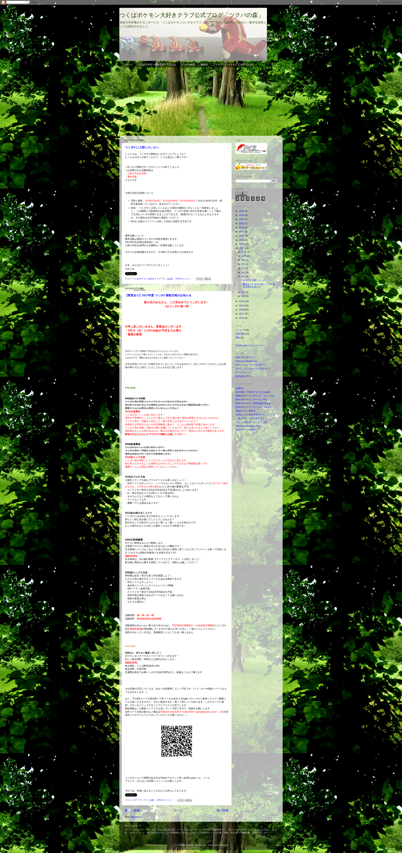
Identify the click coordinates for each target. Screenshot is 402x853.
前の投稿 (222, 810)
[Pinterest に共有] (209, 278)
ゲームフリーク (243, 372)
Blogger (224, 845)
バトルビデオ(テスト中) (240, 64)
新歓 (238, 337)
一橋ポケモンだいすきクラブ (250, 418)
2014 (242, 309)
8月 (244, 264)
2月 (244, 296)
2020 (242, 236)
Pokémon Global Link (246, 361)
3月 (244, 292)
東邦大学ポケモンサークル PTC (251, 399)
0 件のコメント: (184, 279)
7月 (244, 268)
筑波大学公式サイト (245, 357)
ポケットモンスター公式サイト (251, 365)
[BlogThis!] (200, 278)
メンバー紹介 (188, 64)
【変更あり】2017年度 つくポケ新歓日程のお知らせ (158, 295)
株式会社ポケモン (244, 376)
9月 (244, 260)
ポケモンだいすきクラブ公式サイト (253, 368)
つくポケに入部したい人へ (142, 147)
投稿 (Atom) (136, 817)
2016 (242, 301)
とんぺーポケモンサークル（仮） (252, 422)
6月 (244, 272)
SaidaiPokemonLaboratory (249, 426)
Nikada (198, 845)
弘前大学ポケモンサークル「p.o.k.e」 (254, 407)
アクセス (218, 64)
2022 (242, 227)
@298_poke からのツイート (250, 345)
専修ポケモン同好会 (245, 411)
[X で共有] (203, 278)
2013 (242, 314)
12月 (244, 252)
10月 (244, 256)
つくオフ (240, 330)
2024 (242, 219)
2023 (242, 223)
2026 (242, 211)
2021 (242, 232)
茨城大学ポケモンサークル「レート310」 (256, 396)
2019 (242, 240)
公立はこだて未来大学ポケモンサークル (255, 414)
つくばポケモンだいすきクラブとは (157, 64)
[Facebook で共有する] (206, 278)
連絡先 (204, 64)
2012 (242, 318)
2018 (242, 244)
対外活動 (240, 334)
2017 (242, 248)
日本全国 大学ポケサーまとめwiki (253, 392)
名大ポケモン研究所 (245, 430)
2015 (242, 305)
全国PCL (240, 388)
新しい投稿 (132, 810)
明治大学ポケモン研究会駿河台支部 (253, 403)
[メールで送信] (197, 278)
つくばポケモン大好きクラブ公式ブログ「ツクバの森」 (191, 15)
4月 (244, 276)
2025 (242, 215)
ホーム (129, 64)
